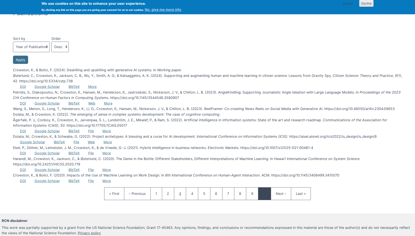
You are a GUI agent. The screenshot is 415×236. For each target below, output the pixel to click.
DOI (23, 86)
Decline (366, 3)
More (92, 86)
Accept (348, 3)
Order (56, 38)
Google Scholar (47, 86)
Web (91, 103)
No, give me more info (163, 9)
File (91, 131)
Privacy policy (89, 233)
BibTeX (74, 86)
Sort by (19, 38)
